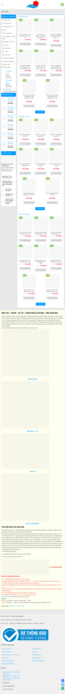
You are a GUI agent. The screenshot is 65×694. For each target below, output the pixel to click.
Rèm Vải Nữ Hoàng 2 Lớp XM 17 (40, 164)
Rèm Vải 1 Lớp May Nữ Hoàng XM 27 (56, 135)
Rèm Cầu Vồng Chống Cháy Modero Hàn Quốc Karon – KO (29, 96)
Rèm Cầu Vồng (6, 20)
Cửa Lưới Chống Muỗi (8, 58)
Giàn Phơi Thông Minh (8, 61)
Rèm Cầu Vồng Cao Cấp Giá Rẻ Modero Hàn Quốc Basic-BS (56, 67)
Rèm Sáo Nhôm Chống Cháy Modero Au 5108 (41, 233)
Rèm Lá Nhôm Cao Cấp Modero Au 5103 (29, 290)
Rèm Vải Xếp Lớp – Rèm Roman (8, 37)
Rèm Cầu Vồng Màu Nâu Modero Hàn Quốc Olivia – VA (56, 36)
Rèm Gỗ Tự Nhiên (6, 33)
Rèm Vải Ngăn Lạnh (7, 26)
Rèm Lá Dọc (5, 51)
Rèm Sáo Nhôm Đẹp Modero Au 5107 (56, 233)
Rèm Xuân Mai (5, 596)
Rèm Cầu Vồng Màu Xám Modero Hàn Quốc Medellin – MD (25, 67)
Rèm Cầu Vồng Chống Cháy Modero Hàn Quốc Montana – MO (52, 96)
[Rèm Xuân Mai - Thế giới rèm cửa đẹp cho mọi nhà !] (32, 4)
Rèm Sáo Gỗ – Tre (32, 431)
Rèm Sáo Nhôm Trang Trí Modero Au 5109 (25, 233)
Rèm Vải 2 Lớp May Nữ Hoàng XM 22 (25, 164)
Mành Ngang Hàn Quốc (8, 41)
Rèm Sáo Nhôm (6, 55)
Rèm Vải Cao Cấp (6, 23)
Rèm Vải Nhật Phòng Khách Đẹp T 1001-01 (29, 194)
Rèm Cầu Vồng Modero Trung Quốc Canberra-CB (40, 36)
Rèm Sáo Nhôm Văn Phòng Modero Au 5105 (40, 262)
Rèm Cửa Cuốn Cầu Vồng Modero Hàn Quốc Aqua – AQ (41, 67)
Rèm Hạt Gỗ (5, 45)
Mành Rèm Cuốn (6, 48)
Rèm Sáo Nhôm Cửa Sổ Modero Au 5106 (25, 261)
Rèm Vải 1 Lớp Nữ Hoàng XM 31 (40, 135)
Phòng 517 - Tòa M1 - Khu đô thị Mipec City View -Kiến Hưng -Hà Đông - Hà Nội (11, 677)
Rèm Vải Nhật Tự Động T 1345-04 (56, 164)
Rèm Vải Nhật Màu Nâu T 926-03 (52, 194)
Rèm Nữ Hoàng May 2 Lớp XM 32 (25, 135)
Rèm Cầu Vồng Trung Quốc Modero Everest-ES (25, 36)
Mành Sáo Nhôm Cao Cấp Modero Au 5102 (52, 290)
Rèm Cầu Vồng (32, 379)
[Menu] (2, 4)
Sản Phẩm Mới (6, 64)
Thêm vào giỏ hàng (25, 44)
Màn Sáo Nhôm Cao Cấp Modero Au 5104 (56, 261)
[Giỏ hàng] (62, 4)
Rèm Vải (4, 30)
